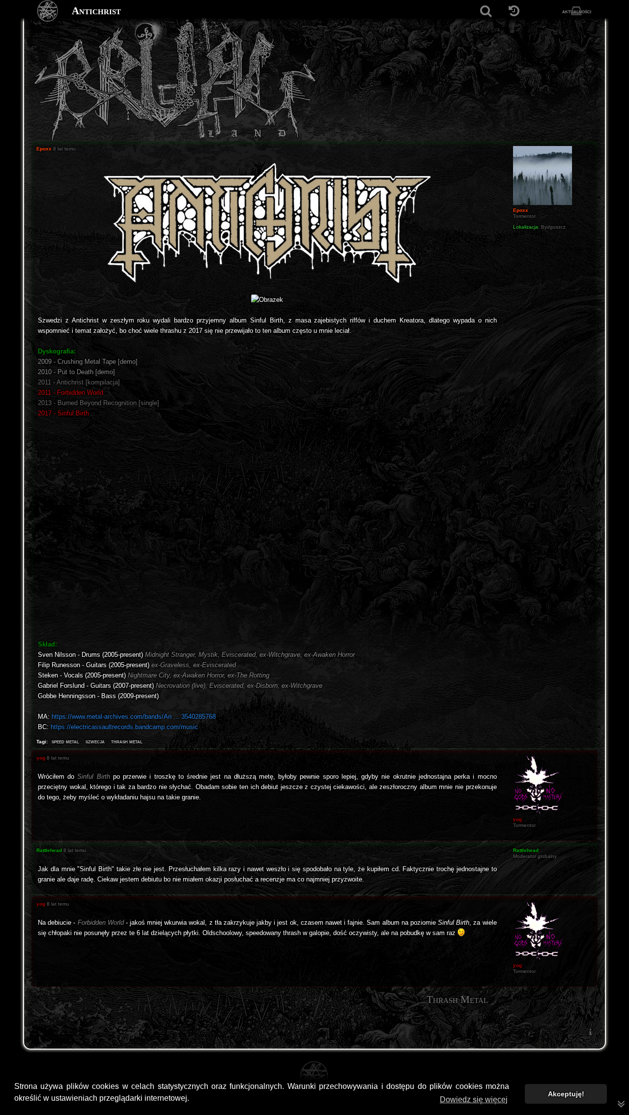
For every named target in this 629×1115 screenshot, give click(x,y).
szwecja (95, 741)
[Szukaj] (485, 11)
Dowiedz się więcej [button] (474, 1099)
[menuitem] (590, 1032)
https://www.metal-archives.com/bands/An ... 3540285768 (134, 716)
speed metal (65, 741)
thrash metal (127, 741)
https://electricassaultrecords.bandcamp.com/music (124, 727)
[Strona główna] (47, 11)
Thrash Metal (457, 999)
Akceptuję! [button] (566, 1094)
